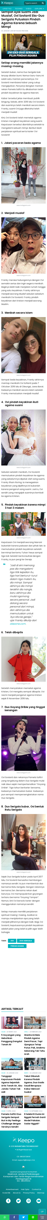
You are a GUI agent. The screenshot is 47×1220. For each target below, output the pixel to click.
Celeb (3, 1032)
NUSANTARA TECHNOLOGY (26, 1146)
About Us (16, 1193)
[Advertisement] (23, 978)
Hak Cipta (25, 1189)
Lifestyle (7, 9)
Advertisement (12, 1189)
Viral (26, 1032)
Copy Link (42, 1217)
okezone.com (18, 623)
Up (42, 1211)
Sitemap (40, 1193)
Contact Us (36, 1189)
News (26, 1073)
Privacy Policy (29, 1193)
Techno (19, 9)
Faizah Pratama (22, 31)
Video (28, 9)
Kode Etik (6, 1193)
